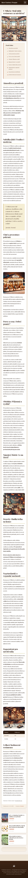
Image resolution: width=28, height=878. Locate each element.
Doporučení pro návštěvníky (14, 71)
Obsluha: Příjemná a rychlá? (14, 59)
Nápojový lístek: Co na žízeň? (14, 62)
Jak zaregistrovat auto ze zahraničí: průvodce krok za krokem (16, 838)
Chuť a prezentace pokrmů (14, 53)
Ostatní (22, 806)
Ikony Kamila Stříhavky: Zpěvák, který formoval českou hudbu (17, 826)
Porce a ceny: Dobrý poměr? (14, 56)
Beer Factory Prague (9, 2)
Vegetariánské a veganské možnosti (14, 68)
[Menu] (25, 2)
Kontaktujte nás (18, 800)
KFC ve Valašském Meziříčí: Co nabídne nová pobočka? (16, 816)
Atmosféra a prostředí (13, 48)
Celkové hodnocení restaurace (15, 74)
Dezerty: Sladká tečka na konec (15, 64)
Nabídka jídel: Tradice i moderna (15, 51)
